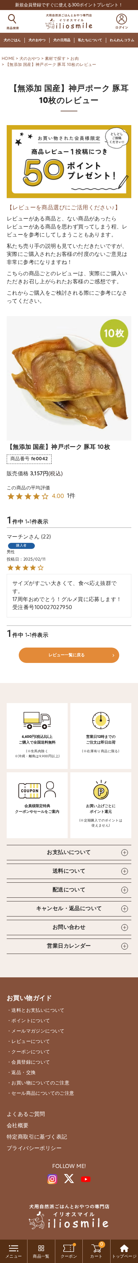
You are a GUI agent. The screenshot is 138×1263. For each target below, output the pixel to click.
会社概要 (18, 1126)
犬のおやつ (37, 40)
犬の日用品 (62, 40)
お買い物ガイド (29, 998)
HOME (8, 59)
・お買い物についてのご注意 (38, 1083)
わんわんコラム (122, 40)
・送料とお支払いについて (36, 1010)
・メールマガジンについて (36, 1031)
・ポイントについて (28, 1021)
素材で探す (55, 59)
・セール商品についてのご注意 (40, 1093)
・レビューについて (28, 1041)
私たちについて (90, 40)
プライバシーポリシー (34, 1148)
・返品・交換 (21, 1072)
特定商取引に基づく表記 (37, 1137)
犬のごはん (12, 40)
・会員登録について (28, 1062)
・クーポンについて (28, 1052)
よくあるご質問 (26, 1114)
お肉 (74, 59)
